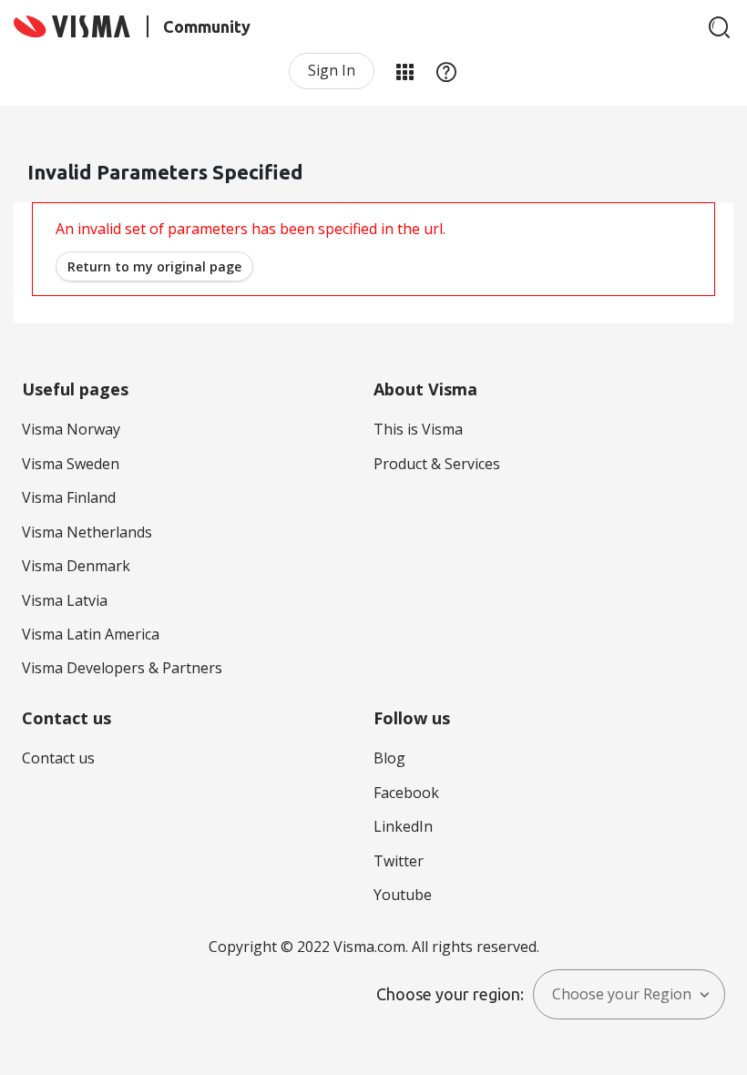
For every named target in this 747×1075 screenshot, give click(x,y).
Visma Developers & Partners (122, 668)
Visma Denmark (76, 566)
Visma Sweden (70, 464)
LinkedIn (403, 826)
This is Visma (418, 429)
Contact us (58, 758)
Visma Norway (71, 429)
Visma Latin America (90, 634)
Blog (389, 758)
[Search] (719, 27)
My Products (404, 71)
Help (446, 71)
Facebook (406, 793)
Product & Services (437, 464)
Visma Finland (69, 497)
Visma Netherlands (87, 532)
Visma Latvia (64, 600)
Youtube (403, 895)
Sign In (331, 70)
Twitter (399, 861)
